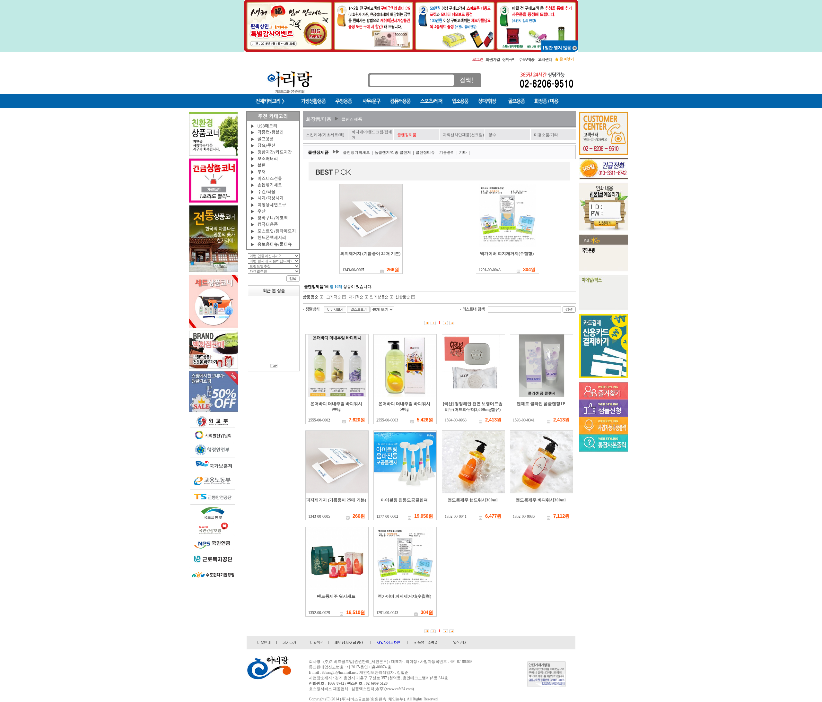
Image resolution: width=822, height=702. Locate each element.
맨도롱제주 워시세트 (336, 596)
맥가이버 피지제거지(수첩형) (507, 253)
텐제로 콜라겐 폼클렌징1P (541, 403)
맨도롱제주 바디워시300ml (541, 500)
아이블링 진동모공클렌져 (404, 500)
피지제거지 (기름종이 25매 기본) (370, 253)
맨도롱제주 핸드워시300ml (473, 500)
